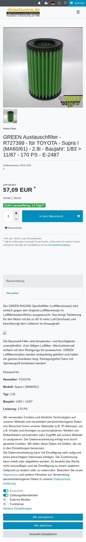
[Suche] (59, 3)
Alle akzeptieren (43, 517)
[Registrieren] (46, 3)
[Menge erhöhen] (16, 213)
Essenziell (16, 490)
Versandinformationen (59, 245)
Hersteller (12, 293)
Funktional (17, 504)
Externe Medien (20, 499)
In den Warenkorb (51, 216)
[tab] (43, 281)
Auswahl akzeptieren (43, 534)
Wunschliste (14, 227)
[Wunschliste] (65, 3)
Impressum (10, 474)
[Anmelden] (40, 3)
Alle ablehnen (43, 525)
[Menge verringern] (16, 219)
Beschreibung (15, 281)
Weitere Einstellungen (17, 508)
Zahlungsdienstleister (24, 495)
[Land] (53, 3)
